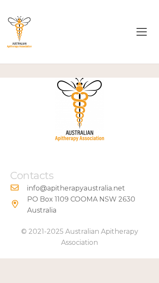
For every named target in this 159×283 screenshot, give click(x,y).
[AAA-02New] (19, 32)
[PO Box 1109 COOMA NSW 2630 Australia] (18, 204)
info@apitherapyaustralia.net (76, 188)
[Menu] (141, 31)
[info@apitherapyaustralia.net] (18, 188)
